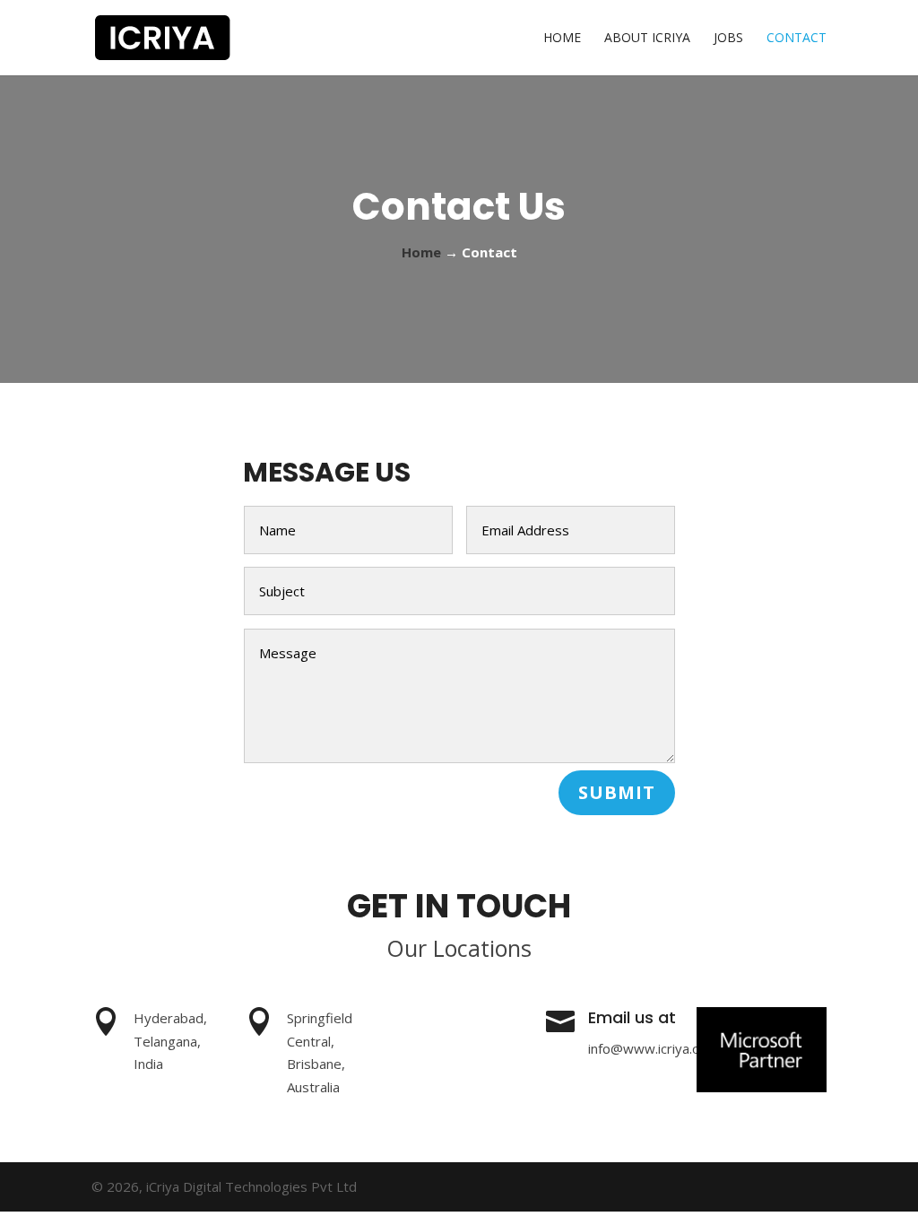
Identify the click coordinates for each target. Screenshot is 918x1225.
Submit (616, 792)
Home (562, 38)
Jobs (728, 38)
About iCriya (647, 38)
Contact (796, 38)
